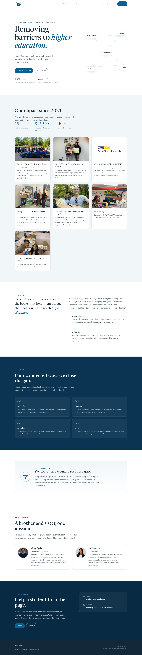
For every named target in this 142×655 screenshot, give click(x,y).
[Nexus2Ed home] (19, 4)
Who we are (67, 4)
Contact (110, 4)
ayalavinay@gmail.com (95, 599)
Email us (31, 626)
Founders (100, 4)
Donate (122, 4)
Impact (90, 4)
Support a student (24, 71)
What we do (79, 4)
